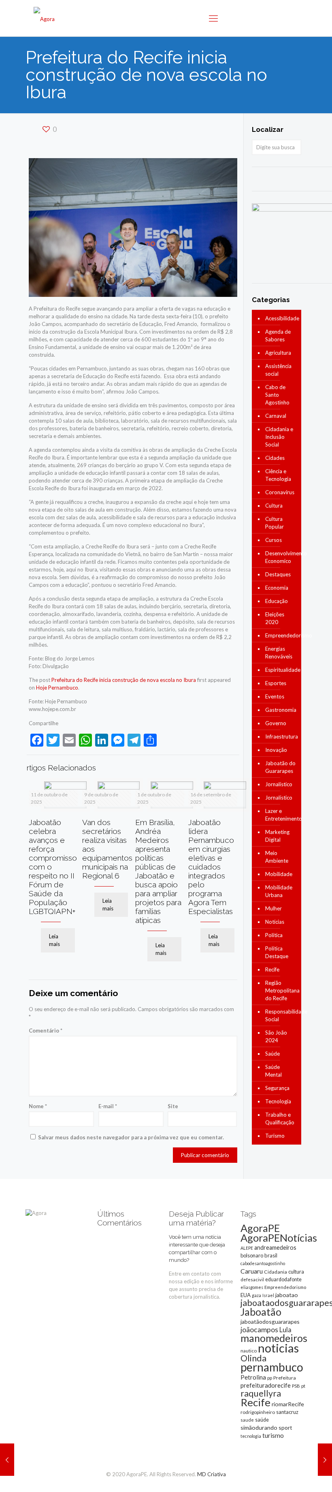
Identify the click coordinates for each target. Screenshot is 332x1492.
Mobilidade (278, 874)
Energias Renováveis (278, 652)
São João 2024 (276, 1036)
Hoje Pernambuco (57, 687)
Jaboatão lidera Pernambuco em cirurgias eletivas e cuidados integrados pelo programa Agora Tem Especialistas (211, 867)
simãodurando (258, 1427)
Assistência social (278, 370)
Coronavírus (279, 492)
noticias (278, 1348)
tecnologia (250, 1436)
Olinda (253, 1358)
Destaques (278, 574)
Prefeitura (284, 1378)
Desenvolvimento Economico (281, 557)
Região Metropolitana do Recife (281, 990)
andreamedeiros (275, 1247)
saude (247, 1419)
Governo (275, 723)
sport (285, 1427)
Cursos (273, 540)
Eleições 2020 (274, 618)
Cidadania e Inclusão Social (279, 437)
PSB (296, 1385)
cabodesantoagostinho (262, 1263)
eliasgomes (251, 1287)
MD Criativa (211, 1474)
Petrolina (253, 1377)
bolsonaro (251, 1255)
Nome (38, 1106)
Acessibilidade (281, 318)
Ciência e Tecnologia (278, 475)
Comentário (45, 1030)
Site (173, 1106)
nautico (248, 1351)
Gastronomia (280, 710)
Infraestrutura (281, 736)
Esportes (275, 683)
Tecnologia (278, 1101)
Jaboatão (260, 1312)
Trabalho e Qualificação (279, 1118)
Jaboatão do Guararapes (280, 767)
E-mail (107, 1106)
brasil (270, 1255)
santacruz (287, 1412)
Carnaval (275, 416)
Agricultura (278, 352)
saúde (262, 1420)
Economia (276, 587)
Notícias (274, 921)
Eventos (274, 696)
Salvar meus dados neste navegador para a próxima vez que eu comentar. (131, 1137)
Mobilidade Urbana (278, 891)
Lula (285, 1329)
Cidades (275, 458)
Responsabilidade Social (281, 1015)
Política (274, 935)
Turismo (275, 1135)
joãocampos (259, 1329)
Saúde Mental (273, 1071)
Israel (268, 1295)
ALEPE (246, 1248)
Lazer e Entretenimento (281, 815)
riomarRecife (288, 1404)
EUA (245, 1295)
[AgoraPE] (44, 18)
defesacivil (252, 1279)
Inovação (276, 750)
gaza (256, 1295)
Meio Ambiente (276, 857)
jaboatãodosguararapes (270, 1321)
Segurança (277, 1088)
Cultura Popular (274, 523)
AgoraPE (260, 1228)
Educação (276, 601)
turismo (273, 1435)
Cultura (274, 505)
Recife (272, 969)
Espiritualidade (281, 670)
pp (269, 1377)
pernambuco (271, 1367)
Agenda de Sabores (278, 335)
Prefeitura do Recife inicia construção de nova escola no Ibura (123, 680)
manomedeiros (273, 1338)
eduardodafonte (283, 1279)
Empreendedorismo (281, 635)
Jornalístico (278, 784)
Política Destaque (276, 952)
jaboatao (286, 1294)
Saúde (272, 1053)
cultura (296, 1271)
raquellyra (260, 1393)
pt (303, 1386)
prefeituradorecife (265, 1385)
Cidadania (275, 1272)
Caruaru (251, 1271)
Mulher (273, 908)
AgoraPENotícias (278, 1238)
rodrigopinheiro (257, 1412)
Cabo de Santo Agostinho (277, 395)
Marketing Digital (277, 836)
